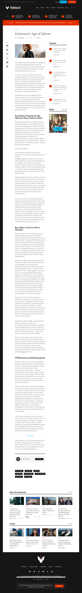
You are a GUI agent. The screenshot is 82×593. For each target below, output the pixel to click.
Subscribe (72, 2)
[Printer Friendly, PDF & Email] (7, 67)
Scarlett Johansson (40, 473)
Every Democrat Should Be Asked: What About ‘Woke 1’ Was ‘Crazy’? (32, 542)
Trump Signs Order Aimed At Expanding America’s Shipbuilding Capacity (64, 542)
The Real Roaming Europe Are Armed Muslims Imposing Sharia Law (15, 512)
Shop (51, 109)
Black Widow (28, 470)
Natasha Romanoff (28, 473)
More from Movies (18, 492)
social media (19, 476)
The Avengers (28, 476)
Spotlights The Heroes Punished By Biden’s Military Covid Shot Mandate (64, 512)
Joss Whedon (18, 473)
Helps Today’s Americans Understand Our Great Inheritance (33, 511)
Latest (12, 524)
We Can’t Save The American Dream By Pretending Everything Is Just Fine (49, 542)
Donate (64, 2)
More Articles (39, 459)
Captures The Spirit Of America (48, 510)
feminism (36, 470)
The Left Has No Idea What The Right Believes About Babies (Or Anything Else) (16, 542)
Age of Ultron (19, 470)
